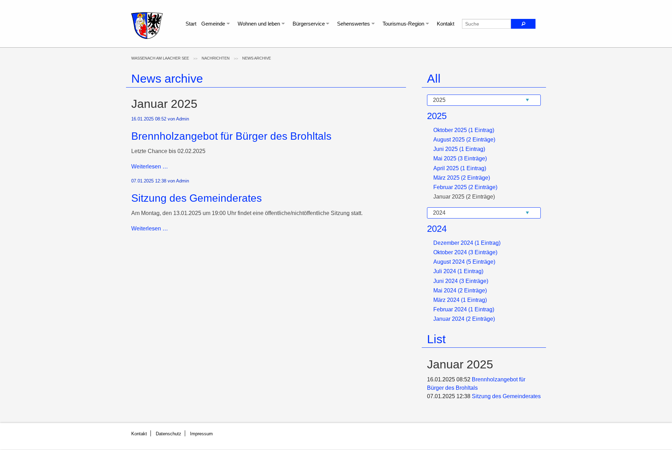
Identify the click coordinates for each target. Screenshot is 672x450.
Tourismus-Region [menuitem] (403, 24)
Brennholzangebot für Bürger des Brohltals (231, 136)
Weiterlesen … (149, 166)
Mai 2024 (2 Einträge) (460, 290)
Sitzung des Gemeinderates (196, 198)
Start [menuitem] (191, 24)
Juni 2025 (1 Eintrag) (459, 149)
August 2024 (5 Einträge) (464, 262)
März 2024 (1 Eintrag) (460, 300)
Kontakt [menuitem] (445, 24)
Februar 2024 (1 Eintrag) (463, 309)
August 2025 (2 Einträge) (464, 140)
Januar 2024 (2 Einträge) (464, 319)
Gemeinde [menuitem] (213, 24)
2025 (437, 116)
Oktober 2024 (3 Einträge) (465, 252)
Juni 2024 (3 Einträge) (460, 281)
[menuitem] (160, 58)
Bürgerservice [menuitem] (309, 24)
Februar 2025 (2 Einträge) (465, 187)
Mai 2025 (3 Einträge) (460, 158)
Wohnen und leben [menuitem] (259, 24)
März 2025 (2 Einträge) (461, 178)
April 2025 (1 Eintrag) (459, 168)
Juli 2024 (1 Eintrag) (458, 271)
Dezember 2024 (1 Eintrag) (466, 243)
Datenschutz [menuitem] (168, 433)
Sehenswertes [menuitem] (353, 24)
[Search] (523, 24)
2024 (437, 228)
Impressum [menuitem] (201, 433)
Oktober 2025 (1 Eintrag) (463, 130)
